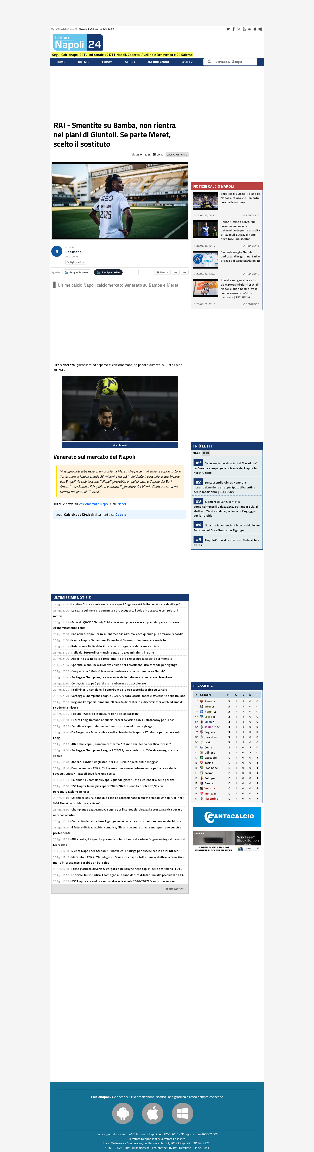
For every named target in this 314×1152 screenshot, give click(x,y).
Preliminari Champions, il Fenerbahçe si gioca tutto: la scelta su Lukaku (119, 689)
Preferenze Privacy (164, 1147)
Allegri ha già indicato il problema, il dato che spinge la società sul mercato (121, 658)
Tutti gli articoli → (75, 262)
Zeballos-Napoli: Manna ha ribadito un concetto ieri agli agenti (113, 726)
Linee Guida (201, 1147)
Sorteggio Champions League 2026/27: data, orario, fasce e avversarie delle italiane (128, 695)
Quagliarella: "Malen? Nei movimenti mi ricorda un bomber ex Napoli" (118, 671)
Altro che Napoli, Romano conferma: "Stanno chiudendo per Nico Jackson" (121, 744)
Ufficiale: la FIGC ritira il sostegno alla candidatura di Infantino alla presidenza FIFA (127, 875)
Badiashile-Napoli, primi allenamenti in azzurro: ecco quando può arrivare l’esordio (127, 634)
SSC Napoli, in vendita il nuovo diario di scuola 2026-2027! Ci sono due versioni (123, 881)
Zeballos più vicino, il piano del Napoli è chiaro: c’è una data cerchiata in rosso (241, 198)
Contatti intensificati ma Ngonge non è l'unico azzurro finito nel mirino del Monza (126, 821)
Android (249, 29)
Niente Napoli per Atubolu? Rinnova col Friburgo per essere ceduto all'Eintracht (125, 850)
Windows (260, 29)
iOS (255, 29)
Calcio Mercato (177, 155)
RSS (239, 29)
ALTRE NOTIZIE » (175, 889)
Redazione (73, 251)
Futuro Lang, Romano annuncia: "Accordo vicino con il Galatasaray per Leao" (122, 720)
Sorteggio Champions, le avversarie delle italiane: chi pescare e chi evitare (121, 677)
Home (61, 62)
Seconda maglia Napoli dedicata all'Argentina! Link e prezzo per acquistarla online (241, 256)
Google (79, 272)
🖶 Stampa (162, 272)
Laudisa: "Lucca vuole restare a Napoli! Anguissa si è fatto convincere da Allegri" (125, 604)
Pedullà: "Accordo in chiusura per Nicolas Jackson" (105, 713)
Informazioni (158, 62)
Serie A (130, 62)
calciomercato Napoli (94, 503)
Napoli (121, 503)
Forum (107, 62)
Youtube (244, 29)
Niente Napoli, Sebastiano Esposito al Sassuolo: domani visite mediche (119, 640)
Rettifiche (185, 1147)
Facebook (233, 29)
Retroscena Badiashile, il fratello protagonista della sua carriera (115, 646)
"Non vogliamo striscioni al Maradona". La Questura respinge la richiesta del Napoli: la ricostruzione (225, 468)
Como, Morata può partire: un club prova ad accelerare (108, 683)
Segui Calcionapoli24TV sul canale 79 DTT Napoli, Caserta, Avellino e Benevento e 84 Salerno (122, 54)
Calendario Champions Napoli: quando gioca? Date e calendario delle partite (123, 779)
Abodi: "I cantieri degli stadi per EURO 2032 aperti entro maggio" (114, 762)
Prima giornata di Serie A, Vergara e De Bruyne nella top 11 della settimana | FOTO (126, 868)
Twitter (228, 29)
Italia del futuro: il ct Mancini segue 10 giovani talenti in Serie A (113, 652)
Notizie (83, 62)
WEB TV (187, 62)
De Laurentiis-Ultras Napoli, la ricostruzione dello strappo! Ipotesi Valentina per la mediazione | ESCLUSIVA (224, 487)
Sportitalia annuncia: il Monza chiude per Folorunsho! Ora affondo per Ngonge (124, 664)
